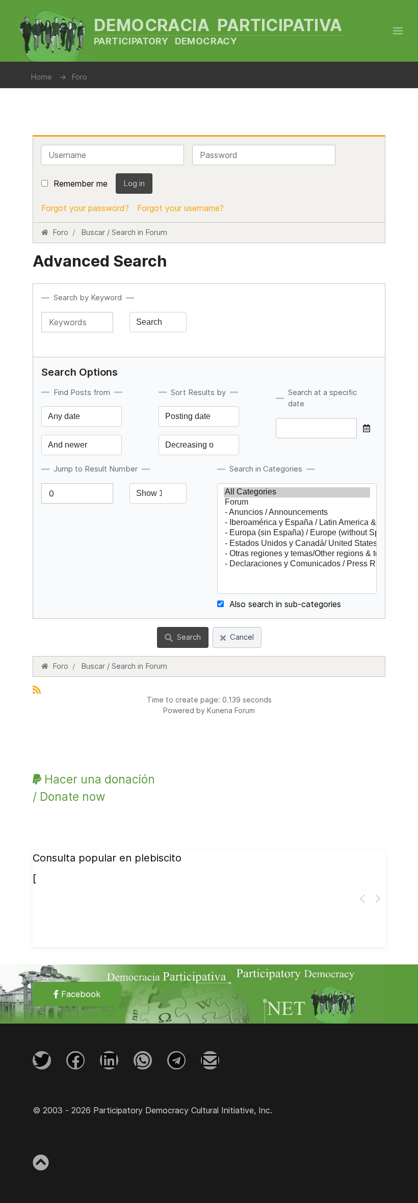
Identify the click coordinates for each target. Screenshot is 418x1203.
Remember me (81, 183)
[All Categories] (297, 492)
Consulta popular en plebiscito (107, 858)
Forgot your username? (180, 208)
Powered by (184, 710)
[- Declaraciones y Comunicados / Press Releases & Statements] (297, 564)
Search (189, 637)
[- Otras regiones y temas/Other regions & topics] (297, 554)
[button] (398, 30)
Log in (134, 183)
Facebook (79, 994)
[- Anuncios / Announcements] (297, 513)
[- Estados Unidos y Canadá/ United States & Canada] (297, 544)
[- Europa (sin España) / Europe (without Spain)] (297, 533)
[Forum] (297, 503)
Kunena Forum (231, 710)
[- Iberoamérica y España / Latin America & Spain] (297, 523)
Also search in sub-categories (284, 604)
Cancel (242, 637)
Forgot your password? (85, 208)
